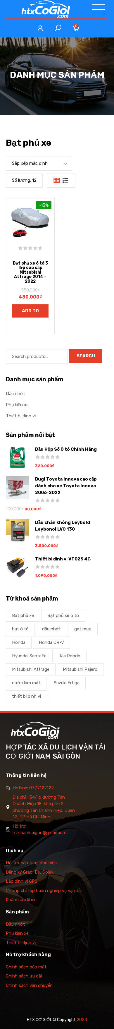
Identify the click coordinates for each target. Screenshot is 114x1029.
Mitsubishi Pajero (80, 669)
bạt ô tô (20, 629)
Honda (18, 642)
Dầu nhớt (15, 393)
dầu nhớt (51, 629)
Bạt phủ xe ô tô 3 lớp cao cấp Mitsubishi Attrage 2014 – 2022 (30, 272)
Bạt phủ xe (23, 615)
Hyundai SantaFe (29, 655)
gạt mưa (82, 629)
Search (86, 356)
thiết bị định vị (26, 696)
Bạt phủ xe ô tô (63, 615)
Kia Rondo (70, 655)
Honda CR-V (51, 642)
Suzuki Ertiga (67, 682)
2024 (82, 1019)
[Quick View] (19, 222)
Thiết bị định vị (21, 416)
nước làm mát (26, 682)
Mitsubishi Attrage (30, 669)
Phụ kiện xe (17, 404)
